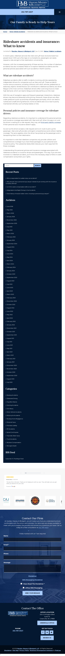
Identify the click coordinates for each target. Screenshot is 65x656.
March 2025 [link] (10, 233)
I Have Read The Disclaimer (34, 584)
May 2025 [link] (10, 230)
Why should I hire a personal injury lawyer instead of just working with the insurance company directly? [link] (31, 182)
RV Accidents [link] (11, 429)
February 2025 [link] (11, 237)
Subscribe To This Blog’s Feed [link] (14, 458)
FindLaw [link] (58, 650)
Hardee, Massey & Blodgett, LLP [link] (23, 51)
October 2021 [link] (11, 331)
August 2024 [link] (10, 247)
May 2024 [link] (10, 257)
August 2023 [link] (10, 281)
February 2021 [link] (11, 358)
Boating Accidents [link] (12, 395)
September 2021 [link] (12, 335)
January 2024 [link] (11, 270)
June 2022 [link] (10, 311)
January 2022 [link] (11, 325)
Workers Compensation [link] (14, 442)
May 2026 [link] (10, 210)
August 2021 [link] (10, 338)
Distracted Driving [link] (12, 398)
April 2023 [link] (10, 291)
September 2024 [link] (12, 243)
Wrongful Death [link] (11, 446)
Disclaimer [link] (8, 650)
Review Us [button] (47, 638)
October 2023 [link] (11, 274)
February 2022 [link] (11, 321)
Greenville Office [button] (47, 623)
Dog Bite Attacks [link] (12, 402)
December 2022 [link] (12, 301)
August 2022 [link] (10, 308)
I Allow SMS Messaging (33, 588)
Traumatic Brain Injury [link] (13, 435)
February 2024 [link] (11, 267)
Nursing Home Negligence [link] (15, 419)
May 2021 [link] (9, 348)
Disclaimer (32, 576)
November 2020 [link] (12, 368)
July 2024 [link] (9, 250)
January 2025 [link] (11, 240)
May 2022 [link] (10, 314)
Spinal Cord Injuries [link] (12, 432)
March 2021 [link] (10, 355)
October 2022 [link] (11, 304)
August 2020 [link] (10, 379)
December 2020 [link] (12, 365)
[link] (32, 4)
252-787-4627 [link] (27, 12)
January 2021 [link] (11, 362)
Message (7, 562)
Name (6, 536)
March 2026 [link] (10, 213)
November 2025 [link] (12, 220)
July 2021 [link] (9, 341)
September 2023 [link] (12, 277)
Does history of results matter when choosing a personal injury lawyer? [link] (28, 193)
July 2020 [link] (9, 382)
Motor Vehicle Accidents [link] (52, 51)
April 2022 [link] (10, 318)
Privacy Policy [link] (24, 650)
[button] (59, 12)
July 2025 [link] (9, 226)
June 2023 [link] (10, 287)
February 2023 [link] (11, 298)
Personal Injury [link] (11, 422)
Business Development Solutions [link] (41, 650)
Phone (6, 554)
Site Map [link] (16, 650)
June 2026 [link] (10, 206)
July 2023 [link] (9, 284)
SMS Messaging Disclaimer (32, 580)
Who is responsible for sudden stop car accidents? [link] (22, 178)
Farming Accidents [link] (12, 405)
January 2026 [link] (11, 216)
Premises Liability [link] (12, 425)
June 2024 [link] (10, 254)
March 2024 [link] (10, 264)
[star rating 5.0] (32, 477)
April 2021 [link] (10, 352)
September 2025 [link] (12, 223)
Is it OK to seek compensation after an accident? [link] (21, 187)
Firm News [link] (10, 408)
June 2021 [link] (10, 345)
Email (6, 545)
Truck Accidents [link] (11, 439)
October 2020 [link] (11, 372)
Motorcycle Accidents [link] (13, 415)
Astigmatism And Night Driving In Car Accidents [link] (21, 190)
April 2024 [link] (10, 260)
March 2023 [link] (10, 294)
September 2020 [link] (12, 375)
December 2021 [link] (11, 328)
